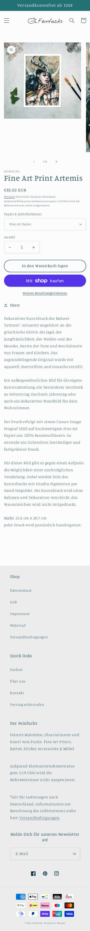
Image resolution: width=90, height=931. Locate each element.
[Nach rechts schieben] (56, 161)
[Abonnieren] (74, 854)
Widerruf (18, 625)
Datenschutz (21, 590)
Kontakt (17, 693)
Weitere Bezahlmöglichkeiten (45, 293)
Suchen (16, 669)
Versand (9, 196)
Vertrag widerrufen (27, 704)
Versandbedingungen (29, 637)
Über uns (18, 681)
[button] (6, 20)
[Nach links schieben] (33, 161)
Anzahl (9, 237)
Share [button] (15, 305)
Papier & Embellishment (23, 214)
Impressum (20, 613)
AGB (13, 602)
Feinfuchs (37, 923)
